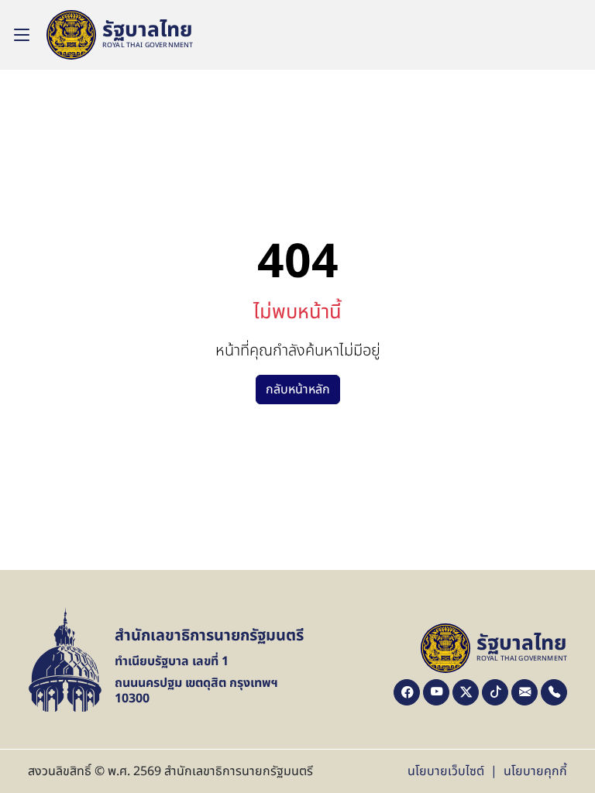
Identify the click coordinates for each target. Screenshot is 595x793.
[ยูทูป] (436, 692)
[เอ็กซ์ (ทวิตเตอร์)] (465, 692)
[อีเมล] (524, 692)
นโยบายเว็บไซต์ (446, 771)
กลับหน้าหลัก (298, 389)
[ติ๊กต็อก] (495, 692)
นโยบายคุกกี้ (535, 771)
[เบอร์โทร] (554, 692)
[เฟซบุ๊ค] (407, 692)
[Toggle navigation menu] (21, 34)
